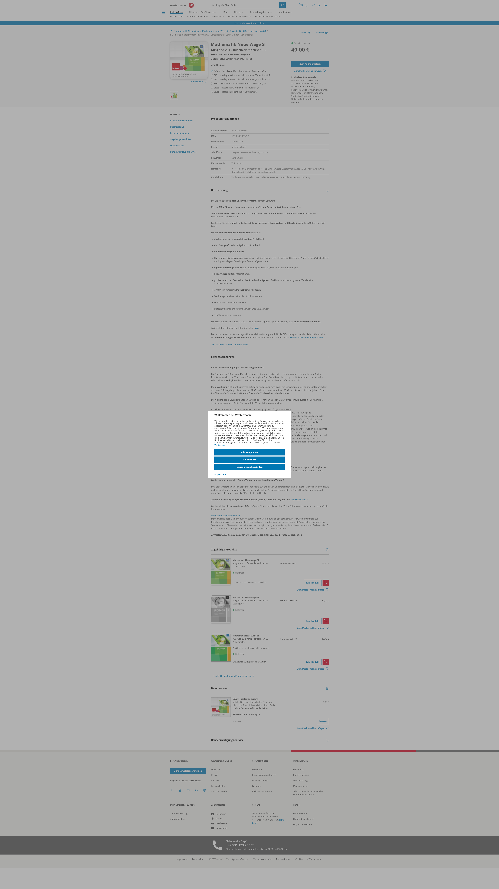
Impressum (220, 474)
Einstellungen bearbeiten (250, 467)
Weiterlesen (220, 445)
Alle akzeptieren (249, 452)
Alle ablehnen (249, 459)
